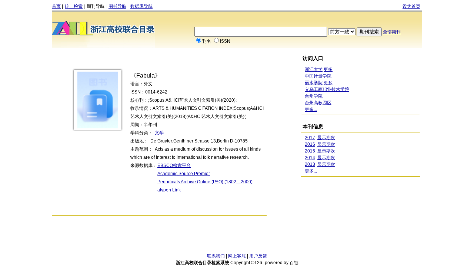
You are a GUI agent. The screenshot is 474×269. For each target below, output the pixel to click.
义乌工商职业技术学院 (327, 89)
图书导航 (117, 6)
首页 (56, 6)
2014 (310, 157)
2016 (310, 144)
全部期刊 (392, 32)
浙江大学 (314, 69)
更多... (311, 109)
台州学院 (314, 96)
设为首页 (411, 6)
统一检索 (74, 6)
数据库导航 (141, 6)
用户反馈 (258, 256)
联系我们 (216, 256)
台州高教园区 (318, 102)
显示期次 (326, 137)
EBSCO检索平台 (174, 165)
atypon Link (169, 190)
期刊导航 (95, 6)
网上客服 (237, 256)
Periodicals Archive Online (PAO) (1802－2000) (205, 181)
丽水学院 (314, 82)
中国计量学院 (318, 76)
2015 (310, 151)
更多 (328, 69)
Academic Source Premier (183, 173)
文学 (159, 132)
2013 (310, 164)
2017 (310, 137)
